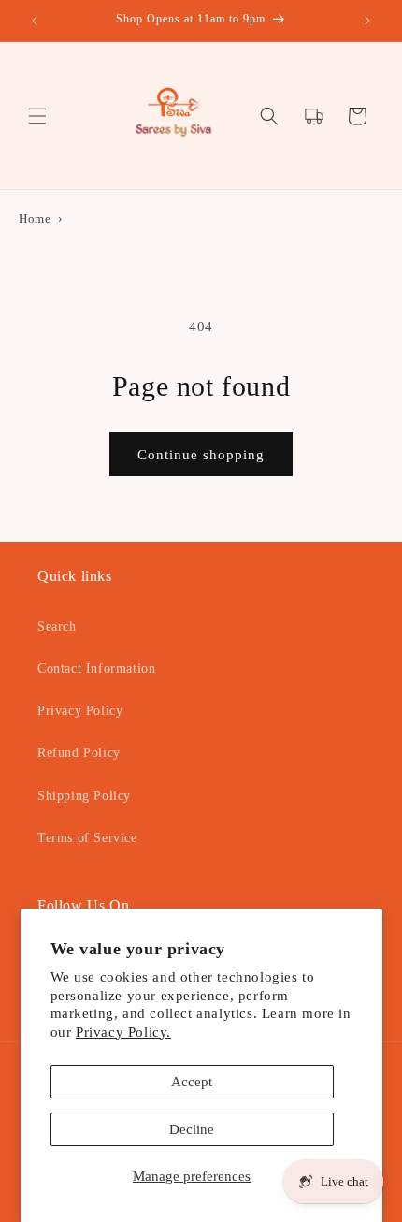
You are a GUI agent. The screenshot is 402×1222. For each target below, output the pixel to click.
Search (57, 626)
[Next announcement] (367, 20)
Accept (191, 1081)
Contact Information (96, 669)
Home (34, 218)
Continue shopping (201, 454)
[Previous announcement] (34, 20)
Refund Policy (79, 753)
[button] (37, 116)
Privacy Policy (79, 711)
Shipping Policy (84, 796)
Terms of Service (87, 838)
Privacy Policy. (123, 1032)
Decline (191, 1129)
